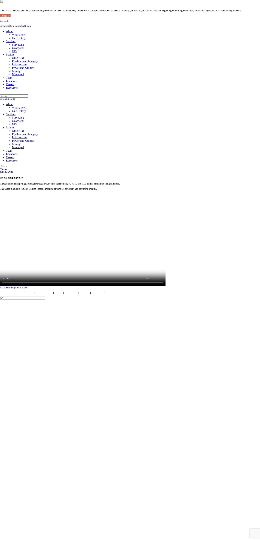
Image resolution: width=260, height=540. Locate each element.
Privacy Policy (112, 292)
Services (20, 292)
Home (3, 292)
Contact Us (4, 21)
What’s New (70, 292)
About (11, 292)
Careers (58, 292)
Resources (84, 292)
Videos (3, 169)
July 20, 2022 (6, 172)
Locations (48, 292)
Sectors (29, 292)
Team (38, 292)
